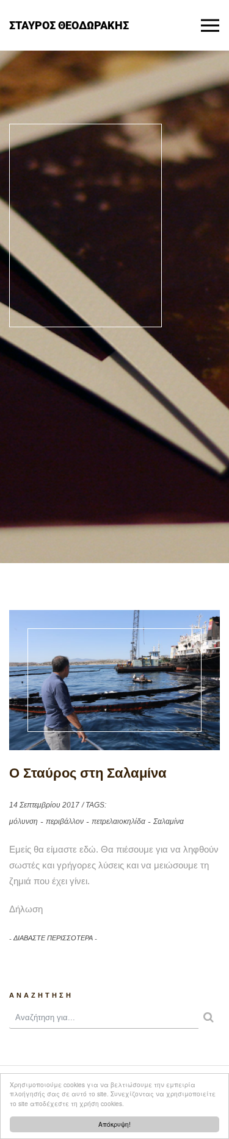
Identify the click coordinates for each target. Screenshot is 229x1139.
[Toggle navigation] (210, 25)
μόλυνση (23, 821)
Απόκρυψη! (114, 1124)
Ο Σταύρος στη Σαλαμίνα (88, 773)
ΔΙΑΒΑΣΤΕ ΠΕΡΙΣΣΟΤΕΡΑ (53, 938)
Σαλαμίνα (168, 821)
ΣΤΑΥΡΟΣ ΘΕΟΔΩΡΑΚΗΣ (69, 24)
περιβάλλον (65, 821)
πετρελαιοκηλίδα (118, 821)
